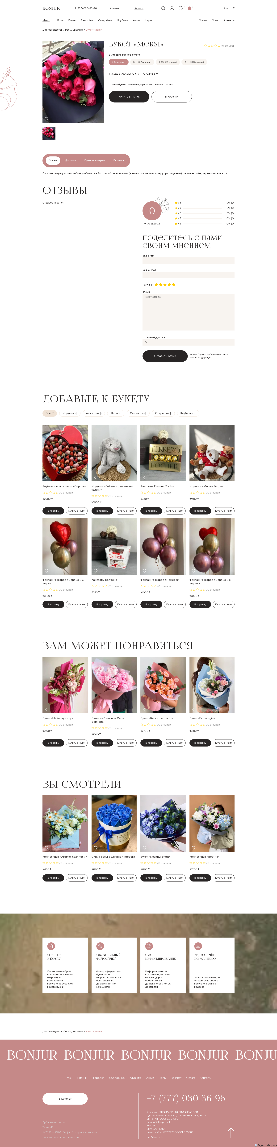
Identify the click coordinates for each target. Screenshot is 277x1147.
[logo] (51, 8)
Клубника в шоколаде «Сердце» (64, 486)
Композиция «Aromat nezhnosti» (64, 857)
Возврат (176, 1078)
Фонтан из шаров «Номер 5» (159, 580)
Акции (136, 20)
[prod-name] (65, 453)
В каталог (65, 1099)
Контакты (229, 20)
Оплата (203, 20)
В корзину (172, 96)
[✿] (181, 8)
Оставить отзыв (165, 356)
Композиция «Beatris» (204, 857)
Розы (60, 20)
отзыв (146, 292)
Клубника (122, 20)
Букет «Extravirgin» (202, 718)
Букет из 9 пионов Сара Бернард (108, 720)
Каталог (138, 8)
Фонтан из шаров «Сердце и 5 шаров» (210, 581)
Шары (148, 20)
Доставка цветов (52, 30)
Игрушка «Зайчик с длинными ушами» (112, 488)
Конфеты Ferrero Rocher (157, 486)
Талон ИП (47, 1127)
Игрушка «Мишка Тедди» (206, 486)
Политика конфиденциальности (60, 1137)
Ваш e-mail (149, 270)
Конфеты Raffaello (104, 580)
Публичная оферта (53, 1122)
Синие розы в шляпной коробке (113, 857)
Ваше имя (148, 255)
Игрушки (68, 413)
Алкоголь (92, 413)
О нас (215, 20)
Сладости (136, 413)
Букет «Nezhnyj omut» (155, 857)
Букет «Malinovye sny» (57, 718)
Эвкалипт (77, 30)
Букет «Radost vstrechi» (156, 718)
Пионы (72, 20)
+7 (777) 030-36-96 (85, 8)
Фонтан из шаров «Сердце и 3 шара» (63, 581)
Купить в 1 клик (76, 511)
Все (48, 413)
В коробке (87, 20)
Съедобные (105, 20)
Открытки (162, 413)
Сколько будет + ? (156, 337)
